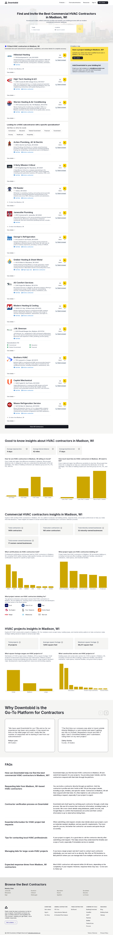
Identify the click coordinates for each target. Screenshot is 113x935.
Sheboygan (34, 895)
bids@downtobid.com (97, 68)
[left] (101, 713)
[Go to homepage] (14, 3)
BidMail (88, 920)
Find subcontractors (75, 2)
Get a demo (102, 2)
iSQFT (88, 915)
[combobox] (56, 30)
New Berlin (60, 890)
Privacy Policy (104, 933)
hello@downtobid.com (34, 933)
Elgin (6, 895)
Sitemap (102, 915)
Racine (59, 892)
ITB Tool (56, 909)
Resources (86, 2)
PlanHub (88, 918)
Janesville (7, 890)
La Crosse (86, 895)
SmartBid (88, 912)
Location (57, 27)
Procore (88, 926)
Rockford (33, 890)
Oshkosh (33, 892)
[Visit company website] (60, 55)
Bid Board (74, 909)
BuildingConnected (91, 909)
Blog (101, 909)
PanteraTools (89, 923)
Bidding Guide (104, 912)
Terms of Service (92, 933)
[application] (29, 484)
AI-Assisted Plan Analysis (61, 915)
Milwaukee (8, 892)
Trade (33, 27)
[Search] (79, 29)
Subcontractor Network (60, 912)
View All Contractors (36, 427)
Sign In (46, 912)
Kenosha (85, 892)
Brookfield (86, 890)
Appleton (59, 895)
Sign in (94, 2)
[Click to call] (64, 55)
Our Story (47, 915)
